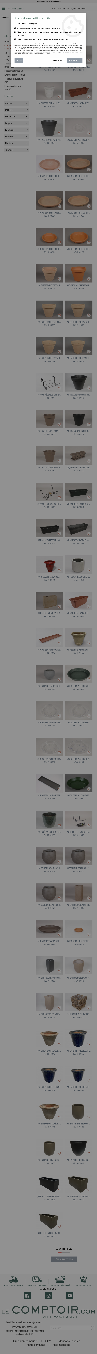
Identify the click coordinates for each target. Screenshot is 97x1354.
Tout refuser (58, 60)
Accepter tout (75, 60)
